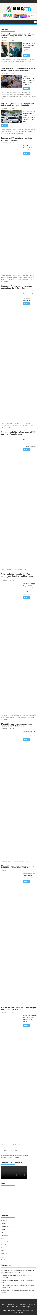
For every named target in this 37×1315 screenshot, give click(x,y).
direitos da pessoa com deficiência (19, 715)
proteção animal (20, 131)
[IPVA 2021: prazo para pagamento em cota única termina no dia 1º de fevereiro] (11, 873)
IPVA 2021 (17, 861)
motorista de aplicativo (18, 61)
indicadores (30, 425)
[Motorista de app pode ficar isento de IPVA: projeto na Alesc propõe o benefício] (11, 111)
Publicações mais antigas (10, 1150)
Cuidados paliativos (26, 94)
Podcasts (3, 1248)
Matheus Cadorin (9, 717)
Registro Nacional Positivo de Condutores (19, 279)
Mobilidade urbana (26, 96)
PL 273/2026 (28, 61)
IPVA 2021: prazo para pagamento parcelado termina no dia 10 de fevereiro (18, 725)
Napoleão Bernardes (19, 277)
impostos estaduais (5, 277)
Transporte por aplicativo (15, 63)
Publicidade (4, 1254)
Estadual (9, 569)
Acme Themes (18, 1312)
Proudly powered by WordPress (11, 1310)
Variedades (4, 1260)
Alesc (14, 59)
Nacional (3, 1245)
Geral (8, 861)
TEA (22, 133)
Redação (12, 40)
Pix (17, 569)
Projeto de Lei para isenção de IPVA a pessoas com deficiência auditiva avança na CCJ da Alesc (18, 576)
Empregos (8, 425)
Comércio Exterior (26, 423)
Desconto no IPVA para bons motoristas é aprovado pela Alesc (17, 139)
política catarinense (30, 277)
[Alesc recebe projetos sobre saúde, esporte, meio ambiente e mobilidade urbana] (11, 76)
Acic (16, 423)
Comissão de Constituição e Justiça (22, 713)
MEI (11, 61)
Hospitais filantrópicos (12, 96)
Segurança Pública (5, 133)
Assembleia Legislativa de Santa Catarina (11, 94)
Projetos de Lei (11, 131)
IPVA (28, 59)
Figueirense (3, 96)
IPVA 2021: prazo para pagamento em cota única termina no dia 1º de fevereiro (17, 867)
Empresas (14, 425)
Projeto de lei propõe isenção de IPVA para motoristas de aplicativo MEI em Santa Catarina (17, 36)
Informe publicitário (6, 1242)
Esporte (3, 1230)
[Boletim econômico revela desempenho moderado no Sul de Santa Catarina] (11, 294)
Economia (9, 423)
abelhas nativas (17, 92)
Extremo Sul (4, 1236)
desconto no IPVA (29, 275)
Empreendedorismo (22, 59)
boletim (19, 423)
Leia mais (26, 55)
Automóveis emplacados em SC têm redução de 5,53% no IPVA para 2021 (18, 1009)
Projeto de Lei (30, 717)
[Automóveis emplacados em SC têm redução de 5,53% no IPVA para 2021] (11, 1015)
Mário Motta (7, 61)
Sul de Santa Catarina (15, 133)
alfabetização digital (22, 129)
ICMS (25, 425)
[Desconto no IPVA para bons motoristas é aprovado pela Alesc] (11, 146)
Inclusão (31, 715)
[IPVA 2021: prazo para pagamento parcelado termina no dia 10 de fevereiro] (11, 732)
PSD (32, 61)
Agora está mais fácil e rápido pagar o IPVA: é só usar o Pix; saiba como (18, 433)
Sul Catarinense (7, 427)
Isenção (3, 717)
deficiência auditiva (5, 715)
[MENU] (35, 22)
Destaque (4, 59)
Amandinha (28, 92)
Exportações (20, 425)
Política (9, 59)
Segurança (4, 1257)
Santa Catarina (4, 63)
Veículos (25, 1003)
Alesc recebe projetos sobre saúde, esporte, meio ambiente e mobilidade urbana (18, 69)
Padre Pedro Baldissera (20, 717)
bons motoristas (21, 275)
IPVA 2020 (17, 1145)
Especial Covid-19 (6, 1226)
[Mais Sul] (2, 22)
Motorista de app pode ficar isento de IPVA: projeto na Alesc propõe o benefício (18, 104)
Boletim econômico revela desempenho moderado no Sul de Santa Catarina (16, 287)
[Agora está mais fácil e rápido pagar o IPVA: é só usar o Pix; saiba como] (11, 440)
